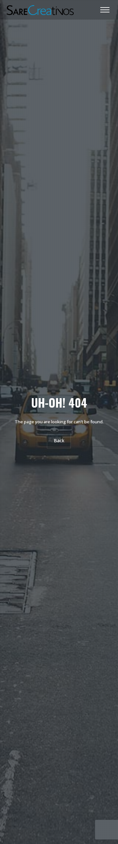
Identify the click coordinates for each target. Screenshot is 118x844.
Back (59, 440)
